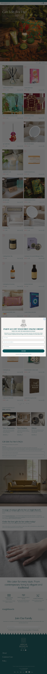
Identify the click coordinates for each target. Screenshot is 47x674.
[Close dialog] (44, 319)
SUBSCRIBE (23, 351)
